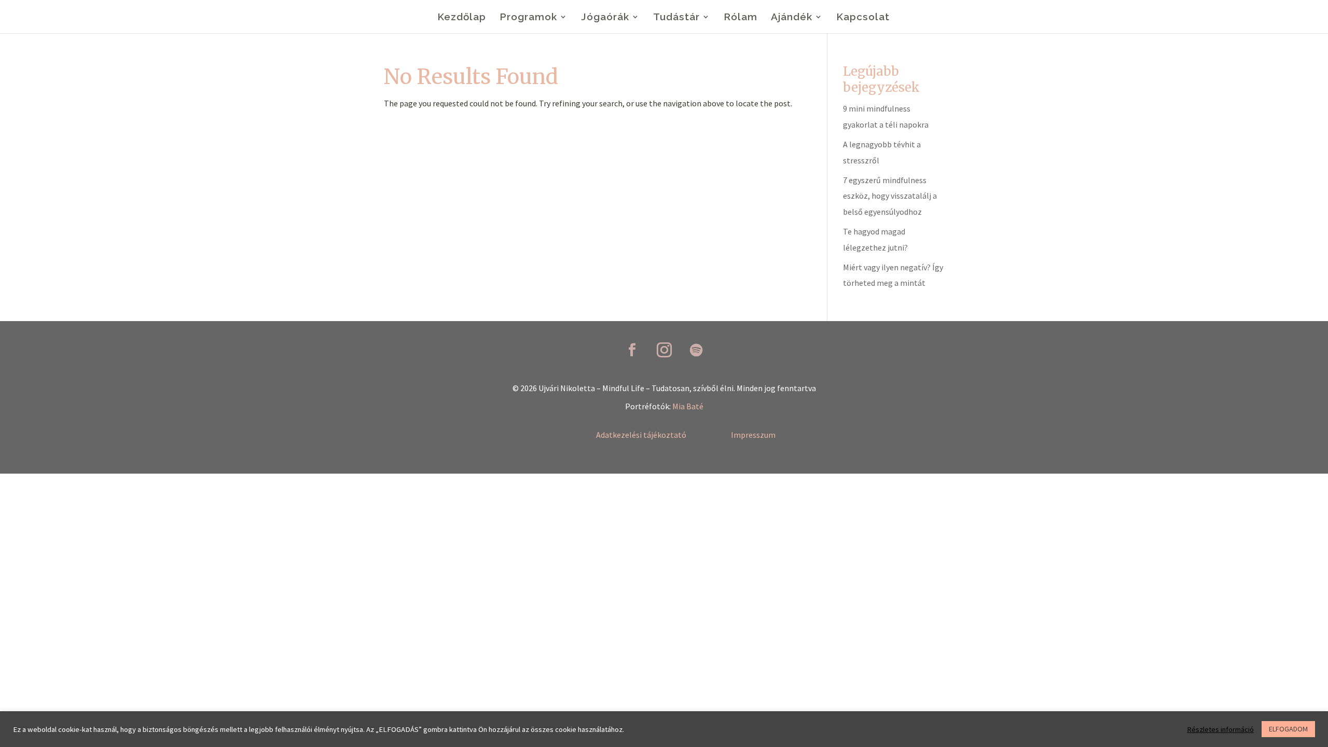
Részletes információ (1220, 729)
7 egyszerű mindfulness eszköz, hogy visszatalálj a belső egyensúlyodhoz (890, 196)
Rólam (740, 17)
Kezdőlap (461, 17)
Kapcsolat (863, 17)
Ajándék (791, 17)
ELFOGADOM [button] (1288, 729)
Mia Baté (687, 406)
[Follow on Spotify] (696, 350)
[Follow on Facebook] (632, 350)
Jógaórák (605, 17)
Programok (528, 17)
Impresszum (753, 435)
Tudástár (676, 17)
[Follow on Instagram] (664, 350)
